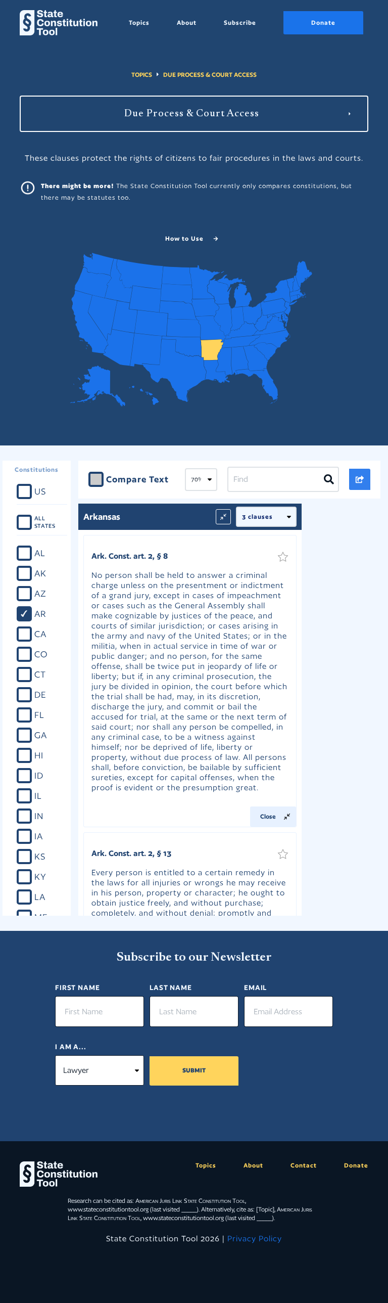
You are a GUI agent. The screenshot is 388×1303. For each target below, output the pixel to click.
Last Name (171, 987)
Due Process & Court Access (210, 74)
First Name (77, 987)
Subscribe (240, 22)
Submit (194, 1070)
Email (255, 987)
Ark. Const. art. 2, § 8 (129, 556)
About (187, 22)
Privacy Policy (254, 1238)
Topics (139, 22)
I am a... (70, 1047)
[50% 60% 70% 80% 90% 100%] (201, 479)
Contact (303, 1165)
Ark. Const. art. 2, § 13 (131, 853)
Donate (323, 22)
